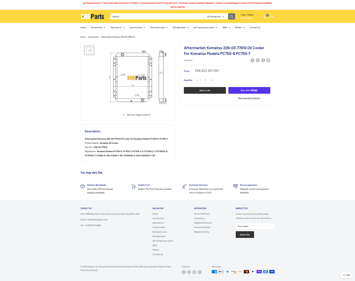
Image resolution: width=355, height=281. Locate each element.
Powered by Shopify (89, 270)
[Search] (231, 16)
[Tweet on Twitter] (263, 60)
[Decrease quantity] (198, 80)
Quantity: (188, 80)
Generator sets (157, 27)
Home (83, 27)
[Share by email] (268, 60)
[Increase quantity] (212, 80)
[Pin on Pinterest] (258, 60)
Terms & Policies (202, 227)
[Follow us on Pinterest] (199, 272)
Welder (238, 27)
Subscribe (245, 234)
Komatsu (188, 60)
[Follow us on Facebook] (184, 272)
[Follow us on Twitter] (189, 272)
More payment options (249, 98)
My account (246, 17)
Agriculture (115, 27)
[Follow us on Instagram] (194, 272)
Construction (135, 27)
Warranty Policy (201, 231)
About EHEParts (202, 213)
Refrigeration (179, 27)
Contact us (255, 27)
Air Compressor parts (204, 27)
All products (93, 37)
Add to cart (204, 90)
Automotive (96, 27)
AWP (225, 27)
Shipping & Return (203, 222)
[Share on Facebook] (252, 60)
